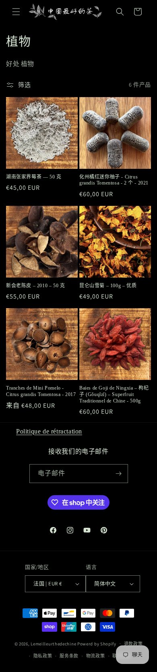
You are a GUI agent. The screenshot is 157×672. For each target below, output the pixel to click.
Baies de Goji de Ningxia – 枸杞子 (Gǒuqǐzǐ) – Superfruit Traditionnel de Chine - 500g (114, 394)
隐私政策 (42, 656)
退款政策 (133, 644)
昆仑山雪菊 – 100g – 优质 (107, 285)
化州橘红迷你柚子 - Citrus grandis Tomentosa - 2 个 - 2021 (114, 180)
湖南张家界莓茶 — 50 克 (33, 177)
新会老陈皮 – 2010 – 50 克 (35, 285)
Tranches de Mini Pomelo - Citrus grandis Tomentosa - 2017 (41, 391)
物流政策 (95, 656)
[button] (16, 12)
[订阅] (119, 473)
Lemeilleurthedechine (53, 643)
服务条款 (69, 656)
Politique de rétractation (49, 431)
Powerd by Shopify (96, 643)
